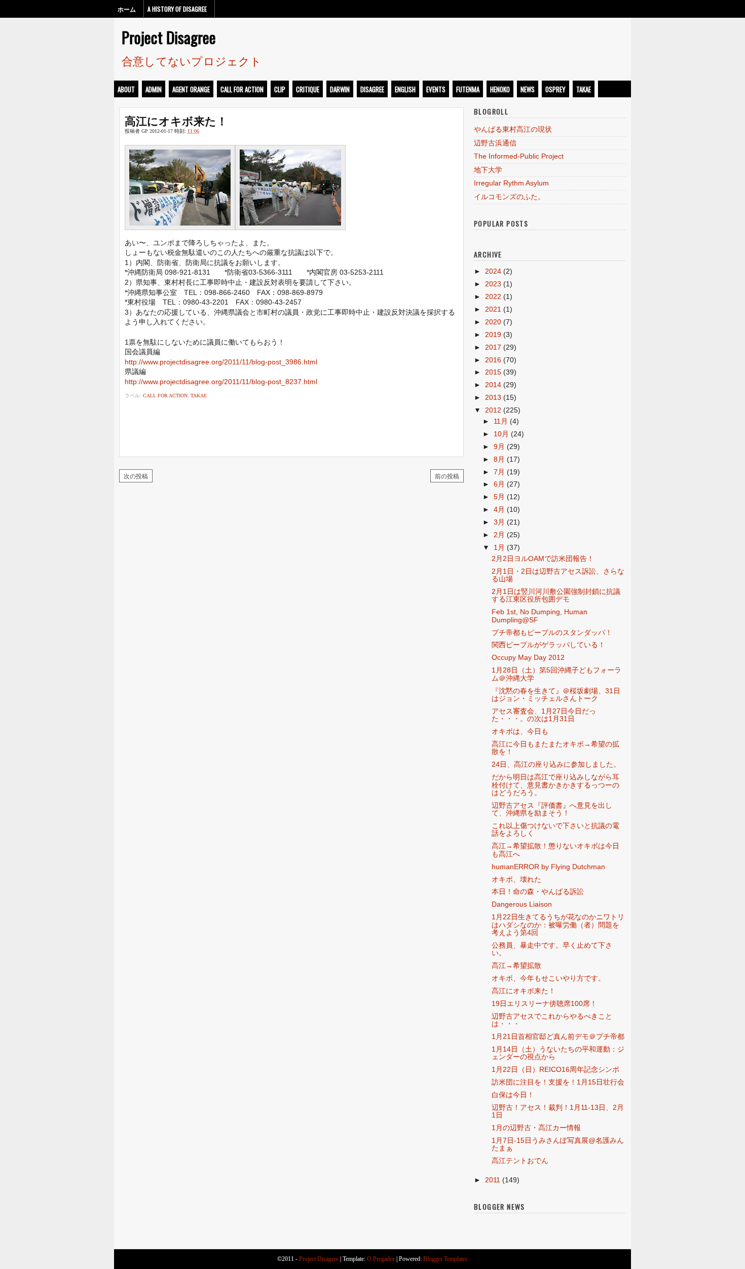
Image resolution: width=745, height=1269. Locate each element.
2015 (493, 372)
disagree (372, 89)
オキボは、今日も (520, 731)
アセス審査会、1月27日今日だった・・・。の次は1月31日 (544, 715)
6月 (499, 484)
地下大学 (488, 170)
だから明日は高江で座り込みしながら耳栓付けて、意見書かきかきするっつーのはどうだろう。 (555, 785)
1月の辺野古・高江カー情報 (536, 1128)
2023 (493, 284)
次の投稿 (136, 475)
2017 (493, 347)
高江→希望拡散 (516, 965)
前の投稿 (447, 475)
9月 (499, 446)
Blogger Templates (445, 1258)
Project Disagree (169, 37)
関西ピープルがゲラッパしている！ (548, 645)
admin (153, 89)
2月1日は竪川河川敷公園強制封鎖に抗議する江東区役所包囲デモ (556, 595)
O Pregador (381, 1258)
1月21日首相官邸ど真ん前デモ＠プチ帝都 (558, 1036)
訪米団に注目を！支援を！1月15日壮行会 (558, 1082)
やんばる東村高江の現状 (513, 129)
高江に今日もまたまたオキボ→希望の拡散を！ (555, 748)
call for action (242, 89)
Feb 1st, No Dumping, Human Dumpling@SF (539, 615)
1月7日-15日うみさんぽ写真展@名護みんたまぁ (558, 1144)
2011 (492, 1180)
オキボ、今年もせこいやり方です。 (548, 978)
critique (307, 89)
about (126, 89)
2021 (493, 309)
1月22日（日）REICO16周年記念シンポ (555, 1069)
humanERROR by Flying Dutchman (548, 867)
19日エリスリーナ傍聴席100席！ (544, 1003)
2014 (493, 385)
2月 (499, 535)
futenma (467, 89)
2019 (493, 334)
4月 (499, 509)
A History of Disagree (177, 9)
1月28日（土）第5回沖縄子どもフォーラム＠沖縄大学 (556, 674)
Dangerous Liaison (522, 904)
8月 (499, 459)
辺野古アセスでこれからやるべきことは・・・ (552, 1020)
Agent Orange (191, 89)
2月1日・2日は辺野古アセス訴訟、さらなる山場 (558, 575)
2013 (493, 397)
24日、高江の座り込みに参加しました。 (556, 764)
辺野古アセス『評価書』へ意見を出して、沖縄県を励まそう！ (552, 809)
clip (279, 89)
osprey (555, 89)
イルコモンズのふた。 (509, 197)
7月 (499, 472)
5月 (499, 497)
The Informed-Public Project (519, 156)
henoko (500, 89)
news (527, 89)
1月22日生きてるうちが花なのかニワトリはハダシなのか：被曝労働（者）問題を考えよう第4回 (558, 925)
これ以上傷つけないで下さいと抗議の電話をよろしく (555, 829)
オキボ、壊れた (516, 879)
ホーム (127, 9)
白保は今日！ (513, 1095)
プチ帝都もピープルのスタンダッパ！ (552, 632)
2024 (493, 271)
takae (583, 89)
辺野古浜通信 (495, 143)
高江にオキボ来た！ (176, 120)
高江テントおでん (520, 1160)
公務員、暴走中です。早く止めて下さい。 (552, 949)
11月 (501, 421)
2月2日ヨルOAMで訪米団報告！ (543, 558)
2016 (493, 360)
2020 (493, 322)
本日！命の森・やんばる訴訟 (538, 891)
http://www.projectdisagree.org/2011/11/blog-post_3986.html (221, 362)
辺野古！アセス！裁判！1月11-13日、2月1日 (558, 1111)
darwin (340, 89)
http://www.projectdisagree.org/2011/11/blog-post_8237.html (221, 382)
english (405, 89)
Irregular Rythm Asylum (511, 183)
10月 (501, 434)
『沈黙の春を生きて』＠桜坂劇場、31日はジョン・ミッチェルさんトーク (556, 694)
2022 (493, 296)
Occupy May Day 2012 (528, 657)
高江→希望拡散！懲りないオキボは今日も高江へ (555, 849)
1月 (499, 547)
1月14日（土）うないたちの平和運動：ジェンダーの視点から (558, 1053)
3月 (499, 522)
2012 (493, 410)
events (435, 89)
